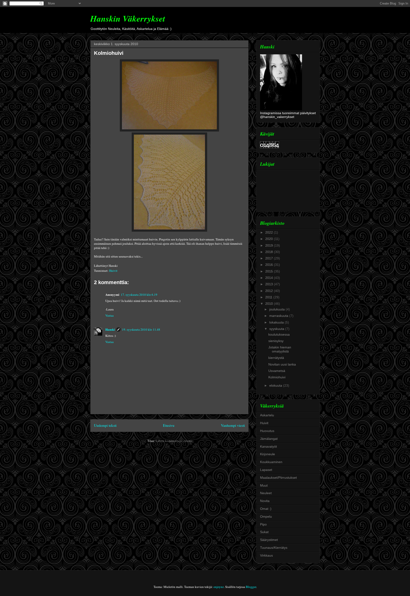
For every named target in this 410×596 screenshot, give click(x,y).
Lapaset (266, 470)
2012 (269, 291)
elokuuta (276, 385)
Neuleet (266, 493)
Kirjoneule (267, 454)
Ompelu (266, 516)
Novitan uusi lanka (282, 364)
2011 (269, 297)
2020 (269, 239)
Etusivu (168, 425)
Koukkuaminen (271, 462)
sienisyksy (276, 341)
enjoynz (219, 587)
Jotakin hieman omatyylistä (279, 349)
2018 (269, 252)
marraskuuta (279, 316)
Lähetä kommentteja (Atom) (174, 441)
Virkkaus (266, 555)
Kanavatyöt (268, 446)
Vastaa (109, 315)
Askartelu (267, 415)
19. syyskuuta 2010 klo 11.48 (141, 329)
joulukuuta (277, 309)
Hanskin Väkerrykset (127, 18)
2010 (269, 303)
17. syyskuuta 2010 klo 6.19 (139, 294)
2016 (269, 265)
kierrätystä (276, 358)
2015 (269, 271)
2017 (269, 258)
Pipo (263, 524)
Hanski (110, 329)
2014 (269, 278)
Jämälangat (269, 439)
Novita (265, 501)
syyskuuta (277, 329)
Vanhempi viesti (233, 425)
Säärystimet (269, 540)
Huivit (113, 270)
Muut (264, 485)
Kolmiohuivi (108, 53)
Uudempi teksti (105, 425)
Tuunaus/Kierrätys (273, 547)
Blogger (251, 587)
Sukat (264, 532)
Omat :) (265, 509)
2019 (269, 245)
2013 (269, 284)
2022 (269, 232)
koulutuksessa (279, 334)
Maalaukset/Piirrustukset (278, 477)
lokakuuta (277, 322)
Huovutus (267, 431)
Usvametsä (276, 371)
